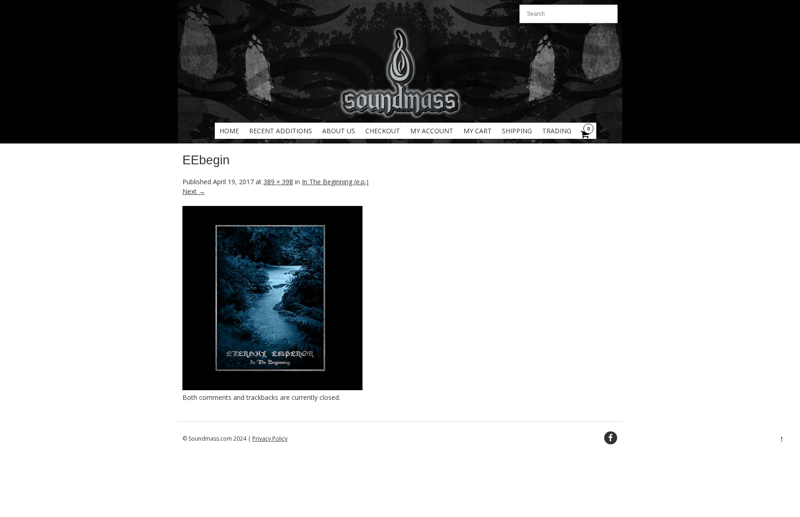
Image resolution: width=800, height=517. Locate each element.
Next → (193, 191)
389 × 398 (278, 181)
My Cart (477, 130)
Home (229, 130)
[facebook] (611, 438)
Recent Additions (280, 130)
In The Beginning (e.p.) (335, 181)
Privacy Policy (270, 438)
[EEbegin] (272, 387)
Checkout (382, 130)
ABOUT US (338, 130)
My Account (431, 130)
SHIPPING (517, 130)
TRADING (556, 130)
